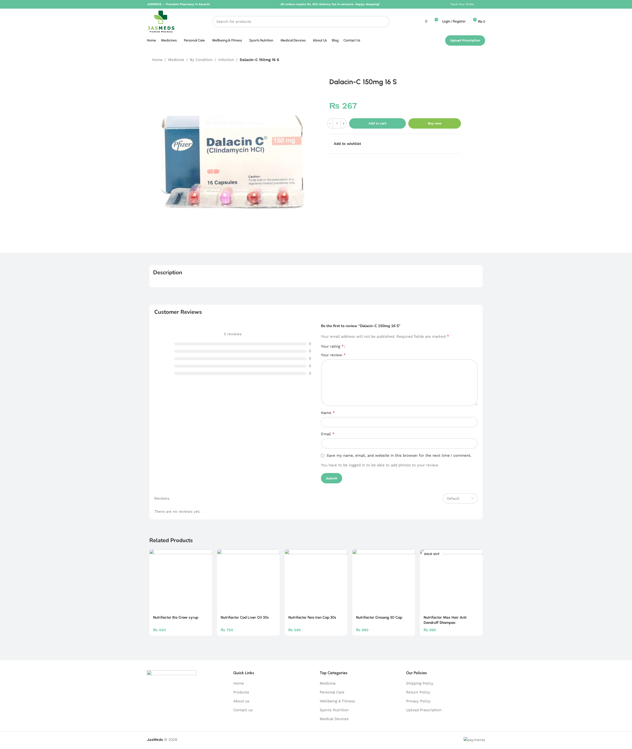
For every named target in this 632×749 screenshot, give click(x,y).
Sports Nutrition (334, 710)
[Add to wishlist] (206, 554)
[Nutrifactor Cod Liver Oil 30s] (248, 580)
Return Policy (418, 692)
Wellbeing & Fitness (337, 701)
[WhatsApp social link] (482, 4)
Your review (333, 355)
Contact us (243, 710)
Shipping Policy (419, 683)
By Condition (201, 60)
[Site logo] (161, 21)
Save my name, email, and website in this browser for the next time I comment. (399, 455)
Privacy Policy (418, 701)
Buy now (434, 123)
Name (328, 412)
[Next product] (477, 60)
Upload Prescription (423, 710)
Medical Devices (334, 719)
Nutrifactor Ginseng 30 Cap (379, 617)
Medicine (176, 60)
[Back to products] (471, 60)
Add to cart (377, 123)
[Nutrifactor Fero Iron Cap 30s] (316, 580)
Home (157, 60)
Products (241, 692)
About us (241, 701)
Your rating (332, 346)
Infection (226, 60)
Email (328, 434)
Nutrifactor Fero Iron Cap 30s (312, 617)
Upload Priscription (465, 40)
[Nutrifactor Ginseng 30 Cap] (383, 580)
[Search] (384, 21)
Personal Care (332, 692)
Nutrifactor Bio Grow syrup (175, 617)
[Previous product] (465, 60)
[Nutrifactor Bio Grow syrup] (180, 580)
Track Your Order (462, 4)
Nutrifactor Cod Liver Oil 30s (245, 617)
